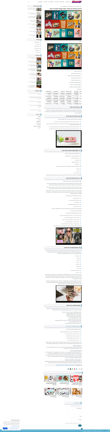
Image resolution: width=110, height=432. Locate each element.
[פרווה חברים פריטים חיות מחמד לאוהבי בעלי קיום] (76, 394)
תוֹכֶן (80, 41)
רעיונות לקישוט (68, 1)
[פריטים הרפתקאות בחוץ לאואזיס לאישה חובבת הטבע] (63, 394)
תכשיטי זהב (45, 1)
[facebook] (76, 369)
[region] (11, 424)
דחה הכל (10, 428)
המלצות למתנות (62, 1)
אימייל (79, 419)
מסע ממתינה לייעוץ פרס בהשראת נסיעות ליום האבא (50, 396)
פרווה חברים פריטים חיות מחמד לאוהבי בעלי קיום (76, 396)
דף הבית (81, 6)
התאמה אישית (16, 428)
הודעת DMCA (39, 121)
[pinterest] (74, 369)
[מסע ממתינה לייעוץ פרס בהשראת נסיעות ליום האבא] (50, 394)
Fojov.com (101, 430)
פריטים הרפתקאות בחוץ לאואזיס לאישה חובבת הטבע (63, 396)
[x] (70, 369)
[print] (68, 369)
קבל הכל (5, 428)
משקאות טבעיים (40, 1)
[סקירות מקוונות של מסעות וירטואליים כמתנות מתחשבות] (63, 381)
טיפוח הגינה (56, 1)
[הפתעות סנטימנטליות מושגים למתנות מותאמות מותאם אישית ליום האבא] (50, 381)
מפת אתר (39, 116)
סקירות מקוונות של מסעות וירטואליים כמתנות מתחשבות (64, 383)
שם (80, 416)
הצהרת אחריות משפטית (37, 126)
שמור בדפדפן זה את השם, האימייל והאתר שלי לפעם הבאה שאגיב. (73, 423)
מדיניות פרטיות (38, 118)
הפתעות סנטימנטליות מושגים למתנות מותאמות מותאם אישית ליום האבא (51, 383)
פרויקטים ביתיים (50, 1)
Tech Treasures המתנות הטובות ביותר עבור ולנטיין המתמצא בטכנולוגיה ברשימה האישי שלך (76, 383)
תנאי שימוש (39, 124)
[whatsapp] (72, 369)
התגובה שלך (78, 408)
